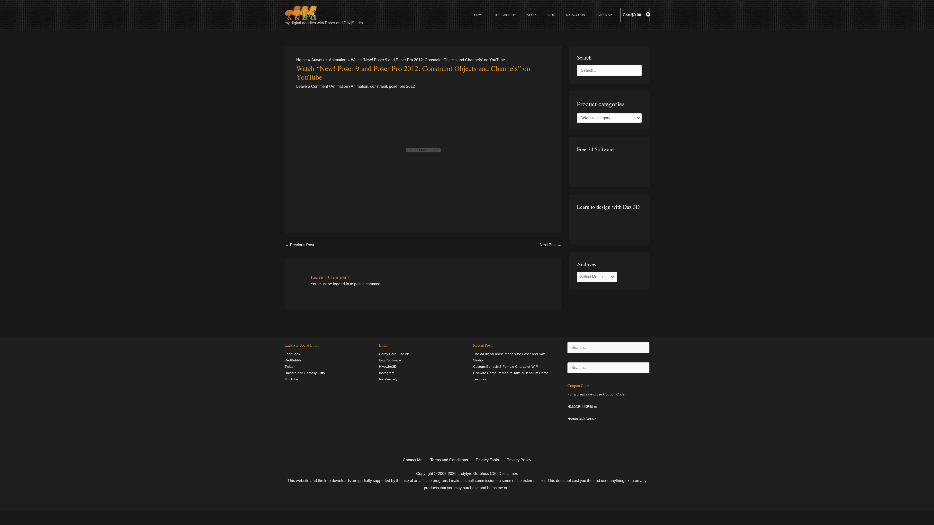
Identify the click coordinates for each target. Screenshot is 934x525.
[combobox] (609, 118)
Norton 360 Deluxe (581, 419)
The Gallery (505, 15)
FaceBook (292, 354)
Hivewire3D (387, 366)
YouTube (291, 379)
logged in (341, 284)
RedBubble (293, 360)
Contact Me (412, 460)
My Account (576, 15)
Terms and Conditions (449, 460)
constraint (378, 86)
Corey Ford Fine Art (394, 354)
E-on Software (390, 360)
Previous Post (299, 245)
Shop (531, 15)
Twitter (290, 366)
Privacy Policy (519, 460)
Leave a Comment (312, 86)
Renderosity (388, 379)
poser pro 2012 (402, 86)
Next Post (550, 245)
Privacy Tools (487, 460)
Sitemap (605, 15)
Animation (339, 86)
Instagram (387, 373)
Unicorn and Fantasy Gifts (305, 373)
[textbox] (607, 118)
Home (479, 15)
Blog (551, 15)
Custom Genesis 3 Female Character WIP (505, 366)
